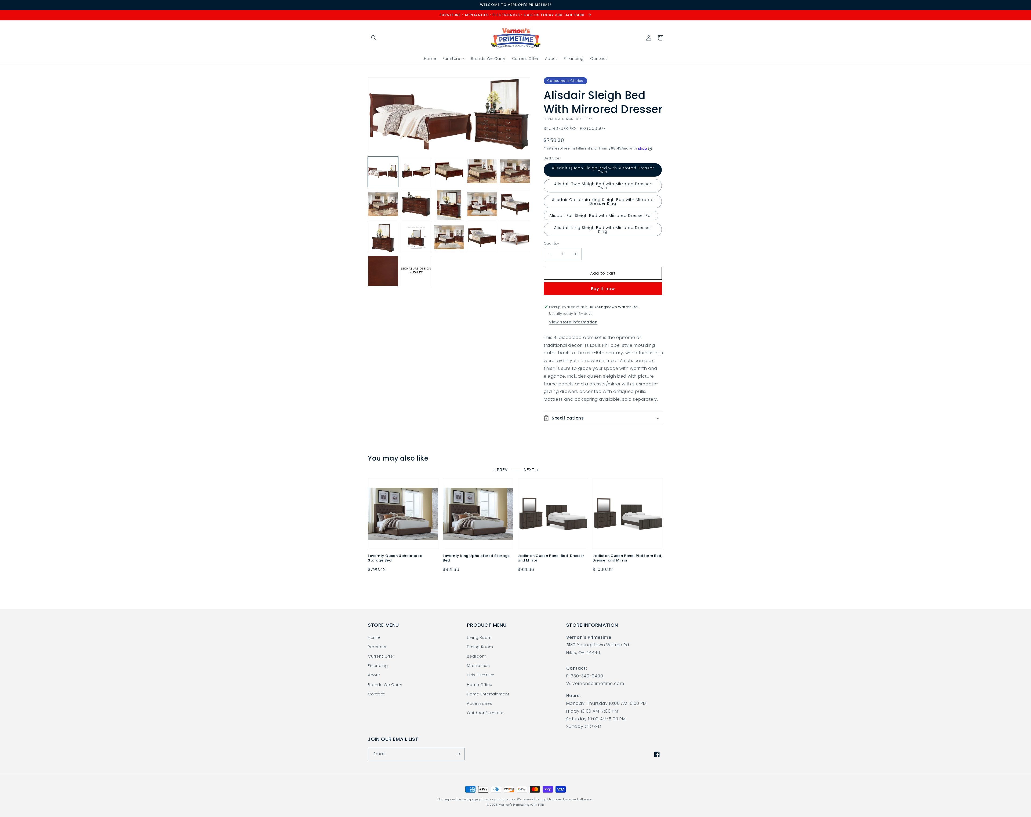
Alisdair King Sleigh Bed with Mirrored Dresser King (602, 229)
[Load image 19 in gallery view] (515, 238)
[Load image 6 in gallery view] (383, 205)
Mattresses (478, 665)
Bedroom (476, 656)
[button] (374, 38)
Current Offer (381, 656)
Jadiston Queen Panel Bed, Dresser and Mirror (551, 558)
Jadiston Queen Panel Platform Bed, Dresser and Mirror (627, 558)
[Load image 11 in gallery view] (515, 205)
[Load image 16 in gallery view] (449, 238)
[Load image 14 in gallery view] (416, 238)
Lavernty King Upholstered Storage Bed (476, 558)
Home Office (479, 684)
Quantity (551, 243)
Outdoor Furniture (485, 713)
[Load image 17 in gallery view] (482, 238)
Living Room (479, 637)
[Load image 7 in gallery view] (416, 205)
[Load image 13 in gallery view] (383, 238)
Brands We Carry (385, 684)
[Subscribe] (458, 754)
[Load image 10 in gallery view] (482, 205)
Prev (502, 470)
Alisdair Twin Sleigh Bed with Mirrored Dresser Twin (602, 185)
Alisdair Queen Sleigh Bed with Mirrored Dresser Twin (603, 169)
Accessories (479, 703)
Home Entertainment (488, 694)
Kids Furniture (480, 675)
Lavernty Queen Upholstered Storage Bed (395, 558)
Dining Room (480, 647)
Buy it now (603, 288)
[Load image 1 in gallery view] (383, 172)
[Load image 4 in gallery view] (482, 172)
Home (374, 637)
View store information (573, 322)
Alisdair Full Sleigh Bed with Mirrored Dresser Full (601, 215)
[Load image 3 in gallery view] (449, 172)
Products (377, 647)
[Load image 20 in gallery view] (383, 271)
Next (529, 470)
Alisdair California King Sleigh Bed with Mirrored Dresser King (603, 201)
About (374, 675)
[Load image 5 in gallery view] (515, 172)
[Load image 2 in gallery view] (416, 172)
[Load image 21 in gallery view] (416, 271)
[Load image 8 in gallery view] (449, 205)
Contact (376, 694)
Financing (378, 665)
